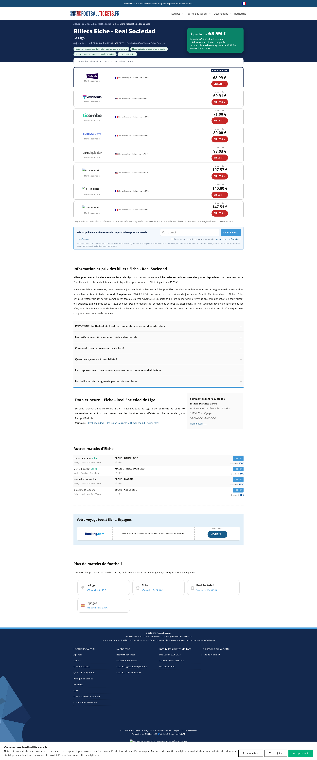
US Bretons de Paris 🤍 (175, 734)
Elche (93, 23)
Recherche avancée (125, 654)
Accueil (76, 23)
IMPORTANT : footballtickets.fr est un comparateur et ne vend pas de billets (120, 326)
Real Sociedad (104, 23)
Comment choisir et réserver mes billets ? (99, 348)
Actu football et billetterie (171, 660)
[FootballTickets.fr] (91, 15)
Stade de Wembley (210, 654)
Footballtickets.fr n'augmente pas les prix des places (106, 381)
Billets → (220, 83)
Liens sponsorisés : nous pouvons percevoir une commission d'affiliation (118, 370)
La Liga (85, 23)
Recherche (240, 13)
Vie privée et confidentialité (228, 239)
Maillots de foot (167, 666)
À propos (77, 654)
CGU (75, 690)
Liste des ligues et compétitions (131, 666)
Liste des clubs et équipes (128, 672)
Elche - (179, 458)
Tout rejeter (275, 753)
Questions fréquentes (84, 672)
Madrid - (179, 469)
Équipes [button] (175, 13)
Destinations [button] (221, 13)
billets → (220, 102)
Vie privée (78, 684)
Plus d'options (83, 239)
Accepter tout (300, 753)
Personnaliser (250, 753)
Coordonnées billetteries (85, 702)
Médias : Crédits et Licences (86, 696)
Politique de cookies (83, 678)
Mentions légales (81, 666)
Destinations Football (126, 660)
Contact (77, 660)
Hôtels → (217, 534)
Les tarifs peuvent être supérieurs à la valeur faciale (106, 337)
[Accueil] (168, 9)
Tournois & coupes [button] (197, 13)
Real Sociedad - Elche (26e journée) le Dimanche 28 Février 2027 (123, 423)
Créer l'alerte (230, 232)
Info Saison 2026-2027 (170, 654)
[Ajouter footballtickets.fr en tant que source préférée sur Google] (158, 742)
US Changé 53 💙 (152, 734)
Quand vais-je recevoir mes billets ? (96, 359)
